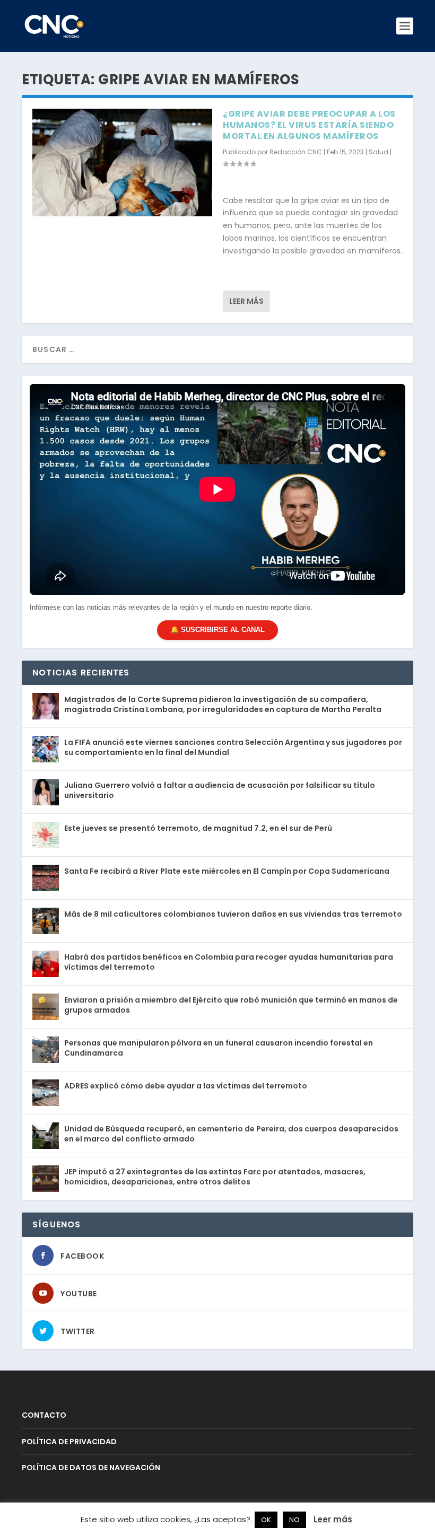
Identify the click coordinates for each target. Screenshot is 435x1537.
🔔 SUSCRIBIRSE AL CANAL (217, 630)
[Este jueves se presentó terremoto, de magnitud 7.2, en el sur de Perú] (45, 835)
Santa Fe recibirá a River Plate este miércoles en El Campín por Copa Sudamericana (226, 871)
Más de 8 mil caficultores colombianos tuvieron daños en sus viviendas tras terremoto (233, 914)
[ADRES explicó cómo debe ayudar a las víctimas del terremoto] (45, 1092)
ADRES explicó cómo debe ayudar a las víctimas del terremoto (185, 1086)
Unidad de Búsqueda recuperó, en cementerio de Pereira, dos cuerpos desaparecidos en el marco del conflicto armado (231, 1133)
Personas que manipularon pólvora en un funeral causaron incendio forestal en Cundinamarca (218, 1048)
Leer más (246, 301)
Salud (378, 151)
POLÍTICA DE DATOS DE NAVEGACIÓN (91, 1467)
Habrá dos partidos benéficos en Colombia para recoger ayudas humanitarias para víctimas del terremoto (228, 962)
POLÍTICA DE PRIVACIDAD (69, 1441)
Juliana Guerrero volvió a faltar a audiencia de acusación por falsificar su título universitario (219, 790)
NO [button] (294, 1520)
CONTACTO (44, 1415)
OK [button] (266, 1520)
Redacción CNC (295, 151)
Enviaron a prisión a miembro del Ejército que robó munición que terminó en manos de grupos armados (231, 1005)
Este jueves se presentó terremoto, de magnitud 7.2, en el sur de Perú (198, 828)
